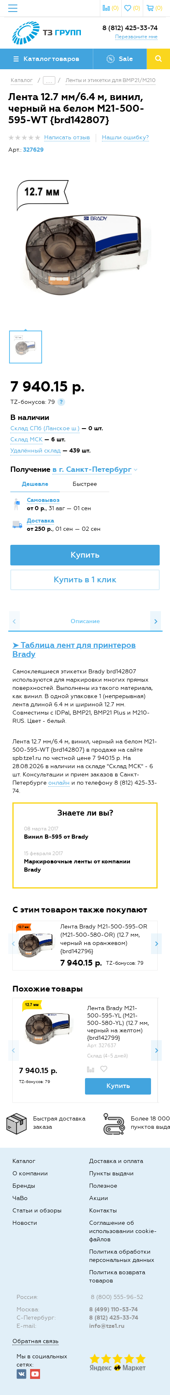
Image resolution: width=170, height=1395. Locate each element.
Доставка (40, 520)
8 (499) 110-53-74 (113, 1309)
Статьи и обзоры (36, 1210)
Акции (98, 1198)
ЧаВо (20, 1198)
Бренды (23, 1185)
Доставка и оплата (116, 1161)
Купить (85, 555)
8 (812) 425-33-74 (130, 28)
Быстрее (85, 484)
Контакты (103, 1210)
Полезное (103, 1185)
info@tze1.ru (107, 1325)
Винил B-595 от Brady (56, 836)
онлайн (59, 782)
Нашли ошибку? (125, 137)
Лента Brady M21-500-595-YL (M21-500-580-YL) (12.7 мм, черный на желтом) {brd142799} (118, 1023)
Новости (24, 1222)
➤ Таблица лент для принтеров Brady (74, 649)
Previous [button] (14, 621)
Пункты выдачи (111, 1173)
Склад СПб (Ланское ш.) (45, 428)
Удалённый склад (35, 450)
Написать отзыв (67, 137)
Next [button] (155, 621)
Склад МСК (26, 439)
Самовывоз (43, 500)
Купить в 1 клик (85, 579)
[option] (85, 248)
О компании (30, 1173)
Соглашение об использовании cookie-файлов (123, 1231)
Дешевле (35, 484)
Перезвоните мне (136, 37)
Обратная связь (35, 1341)
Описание (85, 621)
